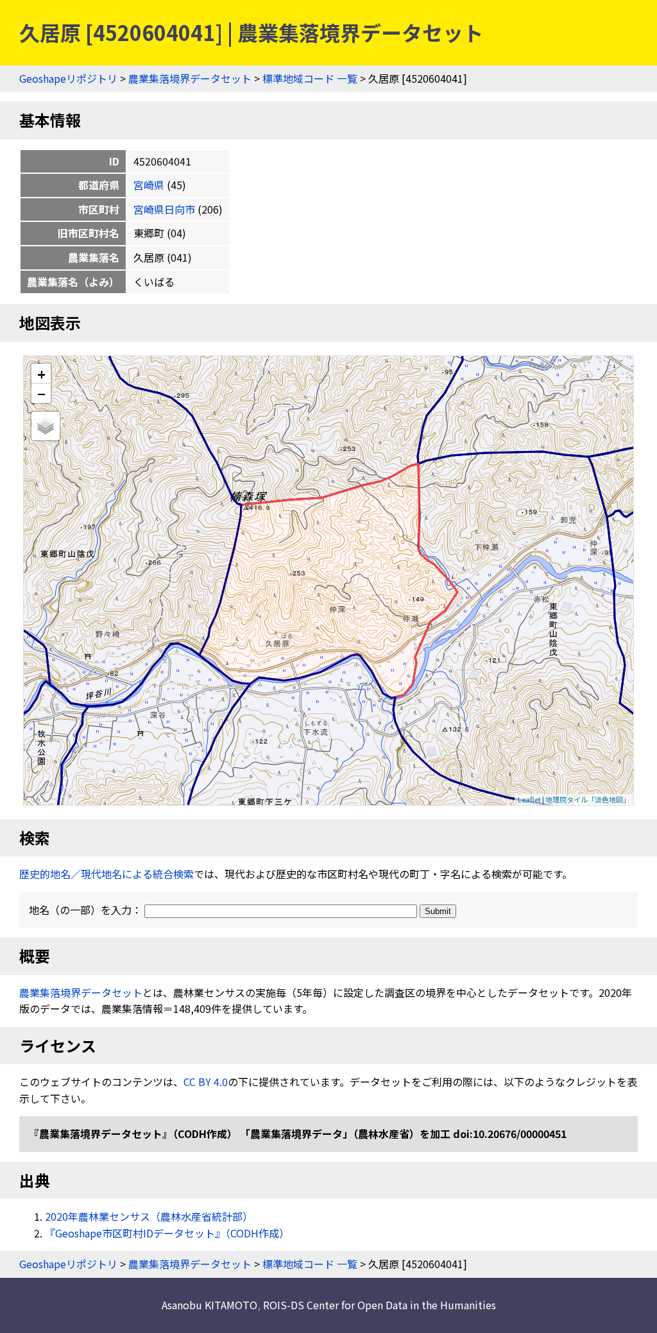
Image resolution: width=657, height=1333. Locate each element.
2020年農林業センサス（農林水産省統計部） (149, 1216)
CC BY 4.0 (205, 1081)
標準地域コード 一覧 (309, 78)
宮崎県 (148, 184)
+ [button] (41, 374)
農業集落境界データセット (190, 78)
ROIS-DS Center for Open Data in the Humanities (379, 1304)
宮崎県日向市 (164, 209)
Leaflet (529, 799)
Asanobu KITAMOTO (209, 1304)
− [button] (41, 393)
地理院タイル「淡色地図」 (587, 799)
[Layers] (45, 426)
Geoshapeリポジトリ (68, 78)
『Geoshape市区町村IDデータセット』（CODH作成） (167, 1233)
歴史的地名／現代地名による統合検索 (106, 873)
